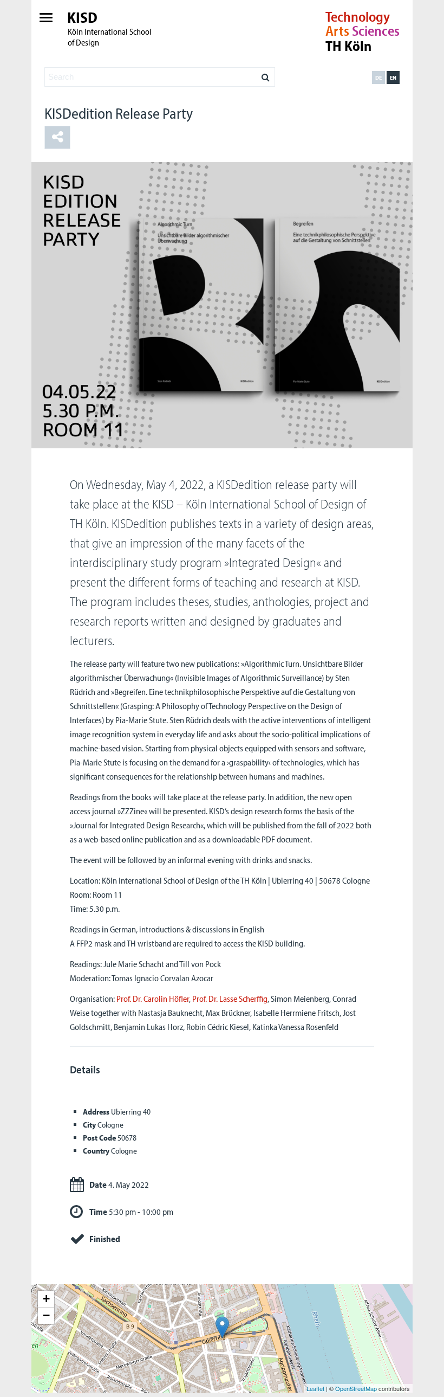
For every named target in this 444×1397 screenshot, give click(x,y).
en (393, 77)
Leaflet (315, 1388)
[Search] (266, 74)
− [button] (46, 1315)
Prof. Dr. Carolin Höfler (152, 998)
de (378, 77)
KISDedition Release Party (118, 113)
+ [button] (46, 1298)
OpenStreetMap (356, 1388)
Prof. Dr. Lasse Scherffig (229, 998)
